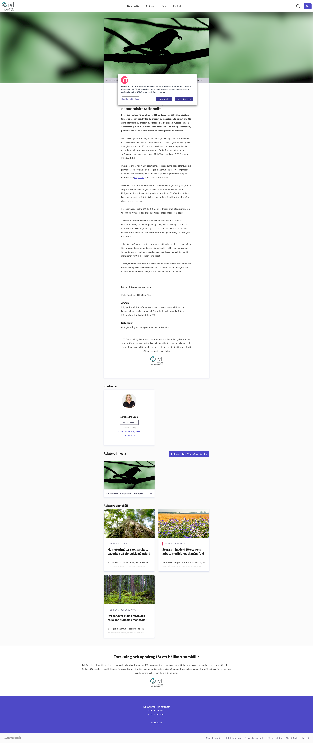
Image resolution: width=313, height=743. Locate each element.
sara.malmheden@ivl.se (129, 431)
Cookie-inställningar (130, 99)
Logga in (306, 738)
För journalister (274, 738)
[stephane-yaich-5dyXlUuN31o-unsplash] (129, 475)
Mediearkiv (150, 6)
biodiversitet (163, 327)
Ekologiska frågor (175, 311)
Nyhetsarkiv (133, 6)
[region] (157, 89)
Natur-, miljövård (150, 311)
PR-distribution (233, 738)
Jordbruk (163, 311)
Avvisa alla (164, 99)
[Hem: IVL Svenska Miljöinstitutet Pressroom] (8, 6)
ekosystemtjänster (148, 327)
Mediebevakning (214, 738)
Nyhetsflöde (292, 738)
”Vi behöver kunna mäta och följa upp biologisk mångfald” (127, 618)
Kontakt (177, 6)
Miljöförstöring (140, 307)
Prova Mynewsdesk (254, 738)
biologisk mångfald (130, 327)
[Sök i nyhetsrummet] (298, 6)
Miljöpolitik (126, 307)
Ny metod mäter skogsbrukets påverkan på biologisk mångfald (129, 551)
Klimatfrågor (127, 315)
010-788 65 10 (129, 435)
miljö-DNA (139, 177)
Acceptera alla (184, 99)
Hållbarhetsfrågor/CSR (144, 315)
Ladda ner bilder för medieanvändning (189, 454)
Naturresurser (153, 307)
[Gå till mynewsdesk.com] (12, 738)
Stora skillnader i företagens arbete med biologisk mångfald (183, 551)
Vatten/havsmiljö (169, 307)
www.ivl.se (156, 722)
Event (164, 6)
